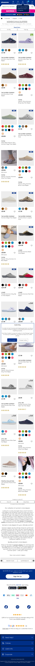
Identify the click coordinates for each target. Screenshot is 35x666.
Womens (7, 18)
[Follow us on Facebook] (6, 607)
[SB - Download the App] (17, 14)
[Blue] (23, 50)
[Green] (23, 85)
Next (33, 561)
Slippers (15, 18)
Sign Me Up (17, 576)
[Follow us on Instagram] (17, 607)
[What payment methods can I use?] (17, 596)
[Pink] (29, 89)
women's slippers (18, 545)
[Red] (3, 126)
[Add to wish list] (14, 53)
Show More (26, 502)
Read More (17, 27)
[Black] (26, 89)
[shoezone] (5, 2)
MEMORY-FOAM (10, 560)
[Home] (2, 18)
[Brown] (9, 50)
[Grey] (6, 50)
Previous (1, 561)
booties (22, 521)
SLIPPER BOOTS (25, 560)
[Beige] (6, 85)
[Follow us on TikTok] (29, 607)
